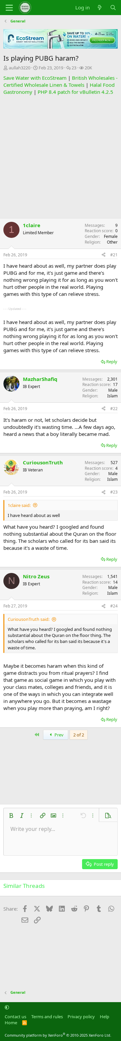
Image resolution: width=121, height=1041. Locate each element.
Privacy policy (81, 1017)
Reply (111, 362)
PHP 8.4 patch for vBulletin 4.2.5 (75, 91)
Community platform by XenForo (58, 1035)
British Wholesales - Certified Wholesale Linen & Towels (60, 81)
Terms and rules (47, 1017)
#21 (114, 255)
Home (11, 1023)
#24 (114, 606)
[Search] (113, 7)
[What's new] (99, 7)
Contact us (15, 1017)
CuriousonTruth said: (28, 619)
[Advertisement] (60, 155)
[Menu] (9, 7)
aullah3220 (19, 68)
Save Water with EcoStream (35, 77)
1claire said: (19, 505)
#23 (114, 492)
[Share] (103, 255)
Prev (58, 735)
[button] (11, 815)
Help (104, 1017)
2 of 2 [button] (78, 735)
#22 (114, 408)
